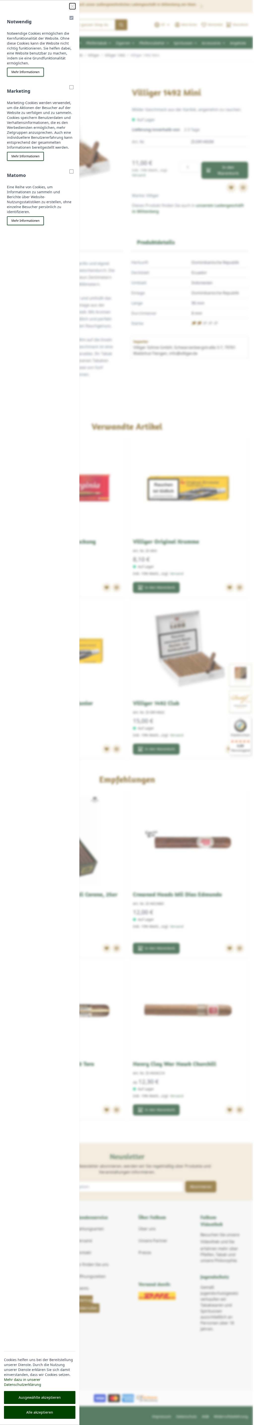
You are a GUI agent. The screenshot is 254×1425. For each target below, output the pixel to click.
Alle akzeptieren (39, 1412)
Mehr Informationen (25, 72)
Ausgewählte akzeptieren (40, 1397)
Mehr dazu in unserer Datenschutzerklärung (22, 1382)
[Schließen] (72, 6)
